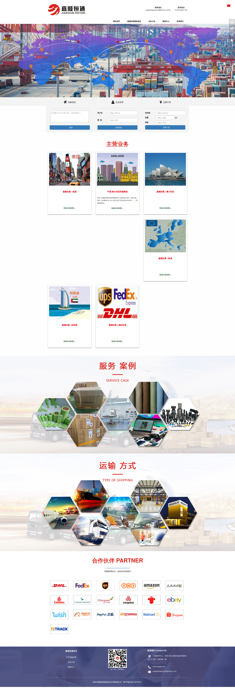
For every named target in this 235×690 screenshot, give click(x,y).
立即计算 (166, 127)
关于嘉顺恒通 (71, 657)
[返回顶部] (232, 41)
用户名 (100, 112)
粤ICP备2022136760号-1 (132, 682)
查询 (71, 127)
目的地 (147, 112)
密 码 (99, 120)
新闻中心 (166, 21)
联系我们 (180, 21)
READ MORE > (70, 208)
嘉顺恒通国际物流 (134, 21)
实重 (146, 117)
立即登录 (118, 127)
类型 (146, 122)
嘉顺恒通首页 (71, 650)
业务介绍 (151, 21)
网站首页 (116, 21)
